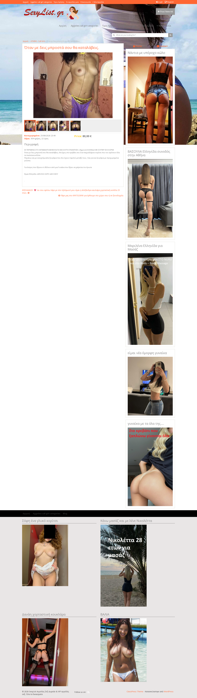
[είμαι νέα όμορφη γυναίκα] (150, 386)
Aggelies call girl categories (41, 2)
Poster (138, 46)
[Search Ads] (170, 35)
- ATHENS (33, 41)
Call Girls (41, 41)
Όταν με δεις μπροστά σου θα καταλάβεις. (61, 47)
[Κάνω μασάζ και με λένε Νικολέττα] (124, 565)
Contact (163, 46)
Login (160, 2)
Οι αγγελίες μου (72, 2)
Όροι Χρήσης (59, 2)
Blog (65, 513)
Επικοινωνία (86, 2)
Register (170, 2)
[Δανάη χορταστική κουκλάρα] (45, 652)
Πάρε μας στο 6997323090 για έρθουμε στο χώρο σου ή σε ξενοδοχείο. (92, 195)
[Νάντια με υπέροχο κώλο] (150, 100)
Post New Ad (166, 11)
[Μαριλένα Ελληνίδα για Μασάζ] (150, 299)
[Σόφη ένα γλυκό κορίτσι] (45, 555)
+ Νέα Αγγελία (98, 2)
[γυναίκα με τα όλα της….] (150, 466)
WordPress (168, 691)
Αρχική (25, 2)
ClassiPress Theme (135, 691)
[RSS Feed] (88, 692)
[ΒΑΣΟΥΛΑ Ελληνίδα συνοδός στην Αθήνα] (150, 198)
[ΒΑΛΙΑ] (124, 650)
